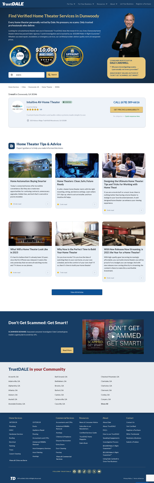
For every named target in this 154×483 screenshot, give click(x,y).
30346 (57, 87)
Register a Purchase (143, 4)
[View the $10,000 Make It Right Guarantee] (46, 56)
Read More (67, 350)
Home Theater (47, 87)
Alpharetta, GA (14, 386)
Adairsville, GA (14, 381)
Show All (104, 404)
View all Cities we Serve (18, 460)
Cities (24, 87)
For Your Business (85, 4)
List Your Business (126, 4)
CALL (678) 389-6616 (127, 102)
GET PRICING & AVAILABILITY (126, 109)
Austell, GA (12, 399)
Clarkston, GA (106, 386)
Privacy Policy (128, 478)
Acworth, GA (13, 377)
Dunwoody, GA (34, 87)
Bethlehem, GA (60, 381)
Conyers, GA (106, 399)
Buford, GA (59, 390)
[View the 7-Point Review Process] (20, 56)
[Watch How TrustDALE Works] (113, 336)
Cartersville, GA (61, 399)
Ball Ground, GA (61, 377)
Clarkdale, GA (106, 381)
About (112, 4)
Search (54, 74)
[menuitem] (18, 426)
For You (70, 4)
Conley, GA (105, 395)
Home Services (13, 87)
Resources (101, 4)
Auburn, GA (12, 395)
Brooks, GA (59, 386)
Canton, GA (59, 395)
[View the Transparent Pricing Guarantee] (72, 56)
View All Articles (77, 292)
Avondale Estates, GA (16, 404)
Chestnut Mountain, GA (110, 377)
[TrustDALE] (13, 4)
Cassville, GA (60, 404)
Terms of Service (139, 478)
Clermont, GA (106, 390)
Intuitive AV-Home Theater (43, 102)
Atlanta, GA (12, 390)
